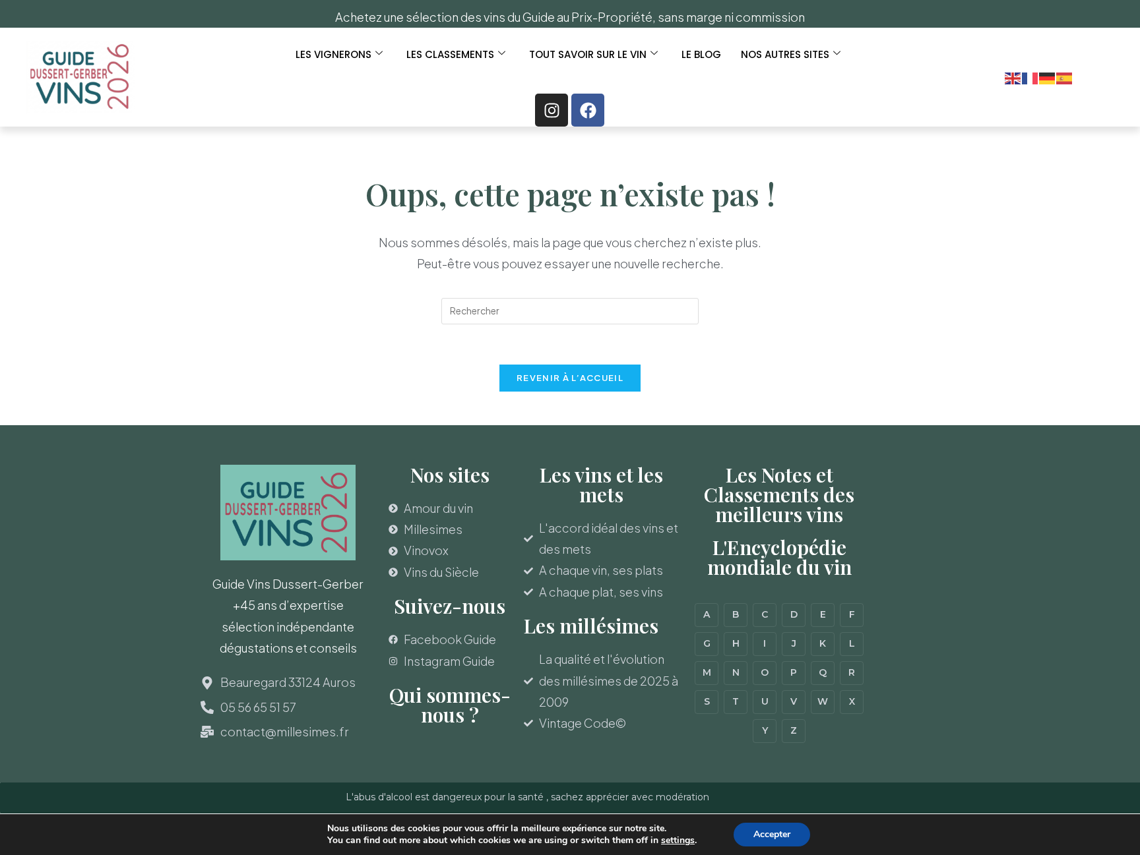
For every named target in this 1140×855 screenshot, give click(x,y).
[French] (1030, 76)
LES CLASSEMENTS (450, 54)
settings (678, 840)
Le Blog (701, 54)
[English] (1013, 76)
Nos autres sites (785, 54)
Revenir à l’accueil (570, 377)
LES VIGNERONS (333, 54)
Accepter (771, 834)
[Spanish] (1064, 76)
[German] (1047, 76)
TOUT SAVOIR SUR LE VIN (588, 54)
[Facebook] (587, 110)
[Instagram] (551, 110)
